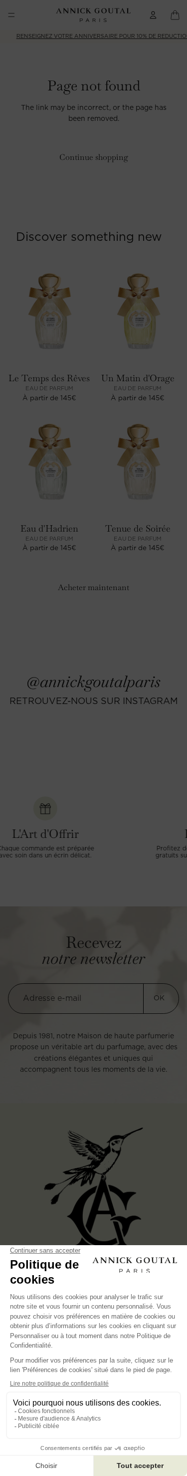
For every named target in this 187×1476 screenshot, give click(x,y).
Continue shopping (93, 157)
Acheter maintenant (93, 587)
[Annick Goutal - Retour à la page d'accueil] (93, 1187)
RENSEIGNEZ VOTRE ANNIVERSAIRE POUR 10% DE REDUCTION (94, 36)
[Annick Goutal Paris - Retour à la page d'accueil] (93, 15)
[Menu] (11, 14)
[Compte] (153, 15)
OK (159, 998)
